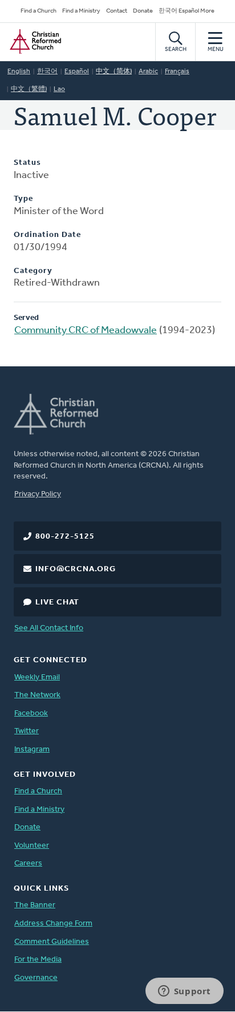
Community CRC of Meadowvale (85, 331)
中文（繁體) (29, 89)
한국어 (47, 71)
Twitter (26, 731)
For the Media (38, 959)
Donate (143, 11)
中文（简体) (114, 71)
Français (177, 71)
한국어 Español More (186, 11)
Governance (36, 978)
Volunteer (31, 845)
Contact (116, 11)
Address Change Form (53, 923)
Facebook (31, 713)
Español (76, 71)
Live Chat (57, 602)
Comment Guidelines (51, 942)
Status (27, 163)
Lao (59, 89)
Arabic (148, 71)
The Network (37, 695)
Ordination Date (47, 235)
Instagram (32, 749)
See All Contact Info (48, 628)
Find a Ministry (81, 11)
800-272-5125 (65, 536)
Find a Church (38, 11)
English (18, 71)
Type (23, 199)
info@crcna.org (75, 569)
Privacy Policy (37, 494)
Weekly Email (37, 677)
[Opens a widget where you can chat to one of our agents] (184, 992)
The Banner (34, 905)
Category (33, 271)
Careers (28, 863)
